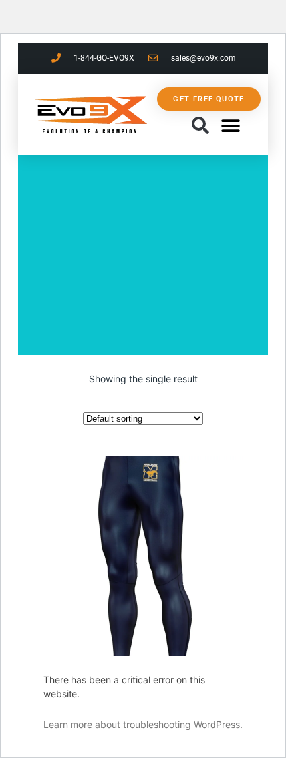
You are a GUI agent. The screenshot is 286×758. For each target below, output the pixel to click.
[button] (199, 126)
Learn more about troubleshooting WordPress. (143, 724)
